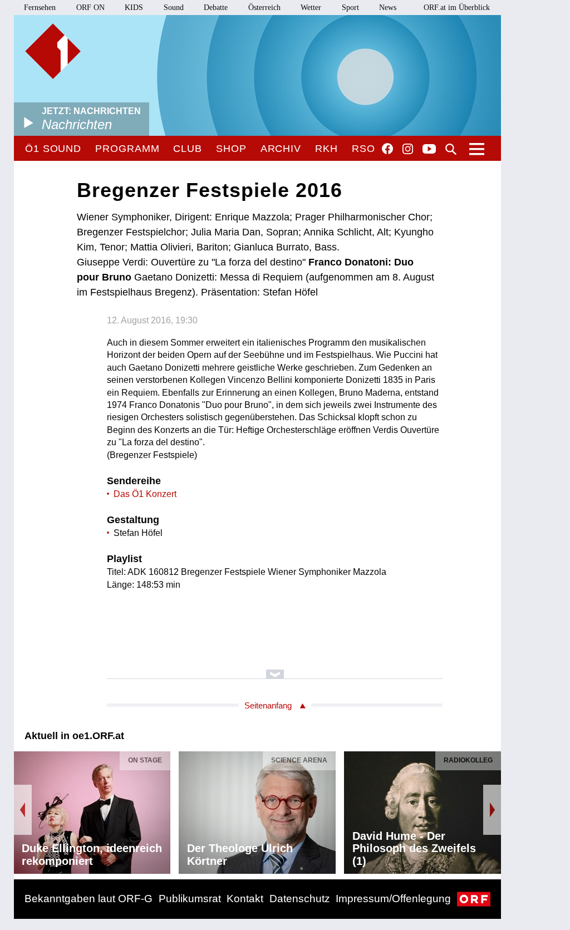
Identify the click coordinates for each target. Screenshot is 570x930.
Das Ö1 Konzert (145, 494)
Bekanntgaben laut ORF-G (88, 898)
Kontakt (245, 898)
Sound (174, 7)
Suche (450, 149)
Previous (23, 810)
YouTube (429, 149)
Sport (350, 7)
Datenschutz (299, 898)
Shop (231, 148)
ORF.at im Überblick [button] (457, 7)
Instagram (407, 149)
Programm (127, 148)
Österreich (264, 7)
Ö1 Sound (53, 148)
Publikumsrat (190, 898)
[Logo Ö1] (53, 51)
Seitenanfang (268, 705)
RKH (326, 148)
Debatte (216, 7)
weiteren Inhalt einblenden (275, 668)
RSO (363, 148)
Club (187, 148)
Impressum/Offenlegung (393, 898)
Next (492, 810)
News (387, 7)
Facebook (387, 148)
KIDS (134, 7)
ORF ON (90, 7)
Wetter (311, 7)
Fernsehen (40, 7)
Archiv (281, 148)
